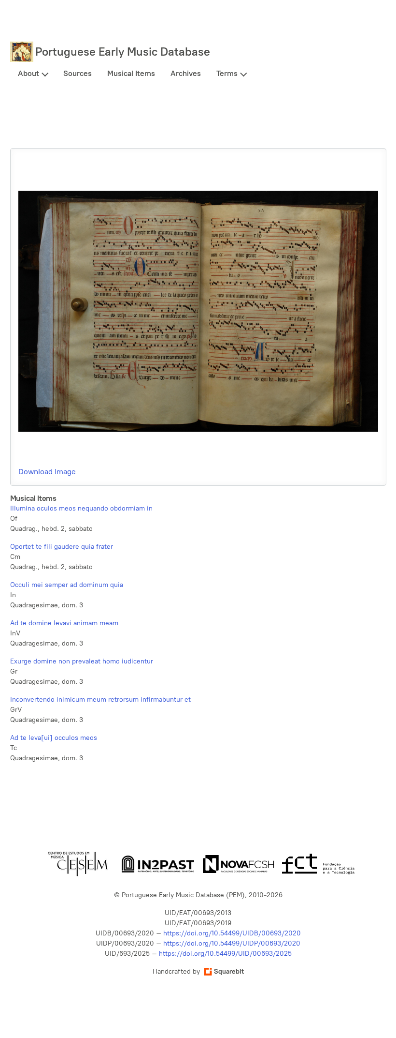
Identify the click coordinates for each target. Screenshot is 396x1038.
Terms (227, 73)
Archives (185, 73)
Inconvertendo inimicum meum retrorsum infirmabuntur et (100, 699)
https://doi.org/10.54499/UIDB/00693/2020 (232, 933)
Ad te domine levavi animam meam (64, 623)
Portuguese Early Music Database (122, 52)
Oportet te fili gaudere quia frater (61, 546)
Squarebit (229, 971)
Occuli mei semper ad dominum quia (66, 585)
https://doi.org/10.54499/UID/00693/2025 (225, 953)
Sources (77, 73)
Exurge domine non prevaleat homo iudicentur (81, 661)
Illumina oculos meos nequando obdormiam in (81, 508)
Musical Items (131, 73)
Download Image (47, 471)
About (28, 73)
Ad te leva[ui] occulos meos (53, 738)
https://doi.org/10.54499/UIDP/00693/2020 (231, 943)
